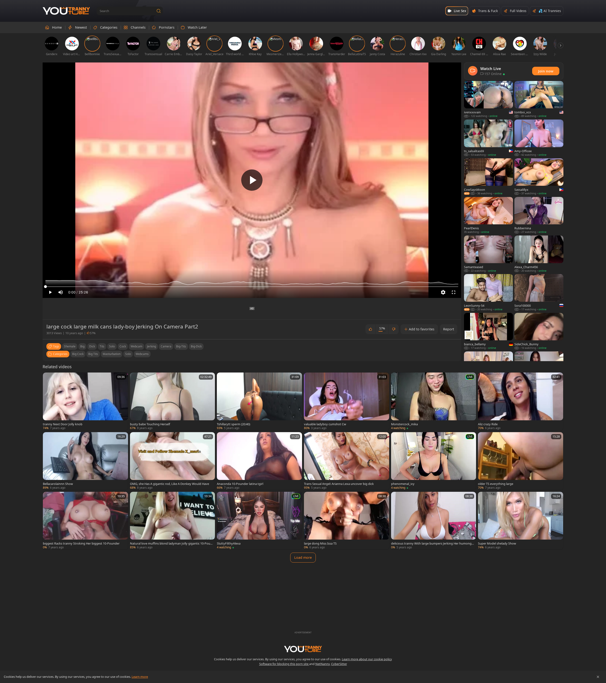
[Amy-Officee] (538, 138)
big (82, 346)
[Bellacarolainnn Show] (85, 461)
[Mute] (60, 292)
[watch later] (48, 378)
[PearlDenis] (488, 215)
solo (112, 346)
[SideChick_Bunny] (538, 331)
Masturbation (111, 354)
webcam (136, 346)
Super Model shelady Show (497, 543)
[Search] (159, 11)
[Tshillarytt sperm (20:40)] (259, 401)
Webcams (142, 354)
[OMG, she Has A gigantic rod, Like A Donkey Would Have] (172, 461)
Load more (303, 557)
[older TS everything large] (520, 461)
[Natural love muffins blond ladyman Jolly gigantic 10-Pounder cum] (172, 521)
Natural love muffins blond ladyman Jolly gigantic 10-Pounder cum (171, 543)
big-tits (181, 346)
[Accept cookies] (598, 677)
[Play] (252, 180)
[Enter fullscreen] (453, 292)
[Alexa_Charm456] (538, 254)
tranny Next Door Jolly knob (62, 424)
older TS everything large (495, 484)
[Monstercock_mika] (433, 401)
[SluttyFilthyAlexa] (259, 521)
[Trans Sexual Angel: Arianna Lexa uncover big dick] (346, 461)
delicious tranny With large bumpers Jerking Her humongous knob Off (432, 543)
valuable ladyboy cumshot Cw (325, 424)
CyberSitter (339, 664)
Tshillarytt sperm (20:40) (233, 424)
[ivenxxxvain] (488, 99)
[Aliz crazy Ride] (520, 401)
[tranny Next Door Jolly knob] (85, 401)
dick (92, 346)
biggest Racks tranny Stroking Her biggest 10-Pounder (81, 543)
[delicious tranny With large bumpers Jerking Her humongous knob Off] (433, 521)
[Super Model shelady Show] (520, 521)
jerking (151, 346)
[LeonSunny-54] (488, 292)
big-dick (196, 346)
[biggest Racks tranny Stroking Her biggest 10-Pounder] (85, 521)
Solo (128, 354)
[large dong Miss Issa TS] (346, 521)
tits (102, 346)
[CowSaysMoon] (488, 176)
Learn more (140, 676)
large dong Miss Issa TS (320, 543)
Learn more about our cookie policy (367, 659)
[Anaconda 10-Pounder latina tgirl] (259, 461)
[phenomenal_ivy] (433, 461)
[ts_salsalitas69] (488, 138)
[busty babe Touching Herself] (172, 401)
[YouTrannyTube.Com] (66, 11)
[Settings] (443, 292)
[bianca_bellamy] (488, 331)
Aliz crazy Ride (488, 424)
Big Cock (78, 354)
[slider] (251, 286)
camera (166, 346)
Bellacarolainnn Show (58, 484)
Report (448, 329)
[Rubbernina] (538, 215)
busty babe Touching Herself (150, 424)
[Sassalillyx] (538, 176)
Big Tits (93, 354)
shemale (70, 346)
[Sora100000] (538, 292)
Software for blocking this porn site (284, 664)
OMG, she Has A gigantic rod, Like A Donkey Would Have (169, 484)
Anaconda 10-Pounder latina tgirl (240, 484)
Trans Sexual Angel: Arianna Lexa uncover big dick (339, 484)
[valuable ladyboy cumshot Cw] (346, 401)
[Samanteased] (488, 254)
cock (123, 346)
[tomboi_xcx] (538, 99)
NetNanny (322, 664)
